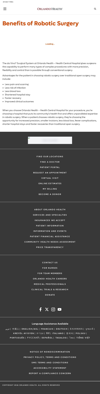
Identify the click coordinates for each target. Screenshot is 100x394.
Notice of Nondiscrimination (50, 352)
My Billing (50, 189)
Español (47, 337)
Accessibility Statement (50, 368)
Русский (33, 337)
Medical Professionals (50, 284)
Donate (50, 295)
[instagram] (53, 309)
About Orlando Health (50, 209)
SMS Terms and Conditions (50, 362)
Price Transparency (50, 247)
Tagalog (61, 337)
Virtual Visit (50, 178)
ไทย (72, 337)
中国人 (15, 329)
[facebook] (40, 309)
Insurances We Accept (50, 220)
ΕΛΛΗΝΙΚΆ (76, 329)
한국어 (69, 333)
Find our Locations (50, 156)
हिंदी (48, 333)
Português (17, 337)
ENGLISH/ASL (30, 329)
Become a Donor (50, 194)
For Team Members (50, 273)
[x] (47, 309)
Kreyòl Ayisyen (23, 333)
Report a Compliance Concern (50, 373)
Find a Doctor (50, 162)
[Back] (4, 8)
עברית (40, 333)
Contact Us (50, 262)
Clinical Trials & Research (50, 289)
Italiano (58, 333)
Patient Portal (50, 167)
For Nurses (50, 268)
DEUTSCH (62, 329)
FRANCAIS (47, 329)
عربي (7, 329)
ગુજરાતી (89, 329)
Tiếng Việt (83, 337)
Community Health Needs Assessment (50, 242)
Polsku (81, 333)
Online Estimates (50, 183)
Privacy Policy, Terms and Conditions (50, 357)
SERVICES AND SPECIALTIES (50, 215)
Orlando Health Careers (50, 278)
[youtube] (59, 309)
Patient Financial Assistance (50, 236)
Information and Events (50, 231)
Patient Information (50, 225)
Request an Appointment (50, 172)
